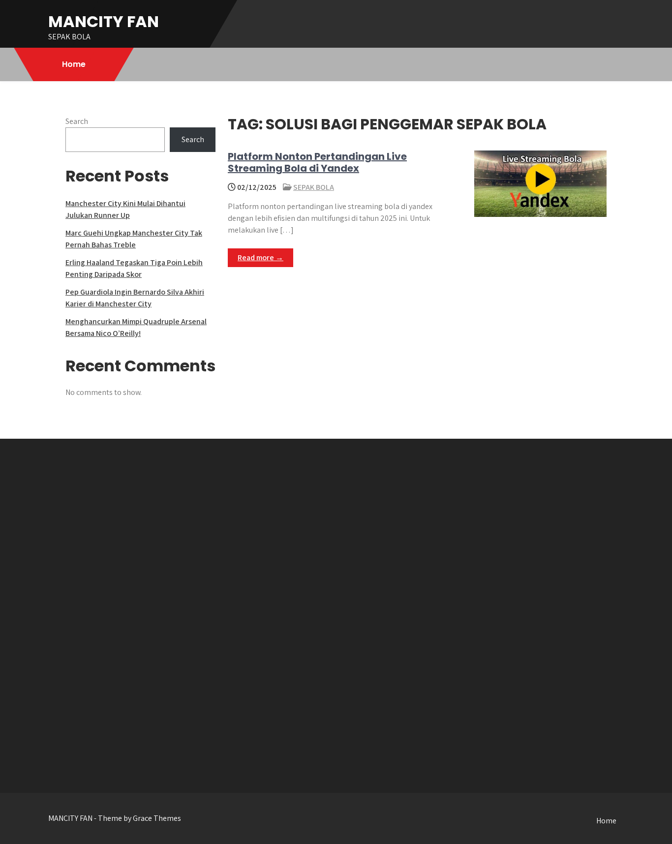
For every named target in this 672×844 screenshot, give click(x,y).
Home (74, 64)
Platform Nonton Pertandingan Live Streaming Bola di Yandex (317, 162)
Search (76, 121)
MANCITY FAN (103, 21)
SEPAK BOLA (313, 187)
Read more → (260, 257)
